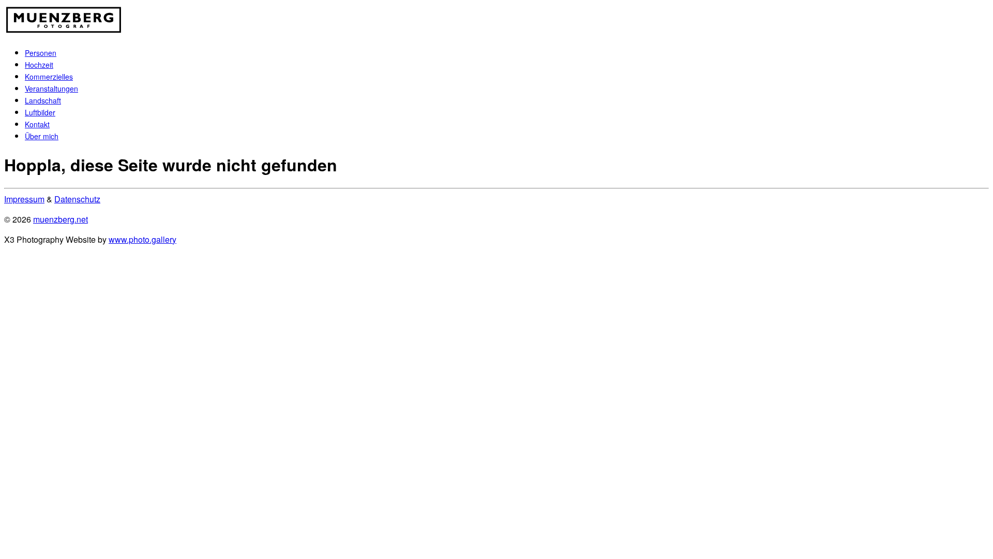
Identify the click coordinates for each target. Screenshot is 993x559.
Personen (40, 53)
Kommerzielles (49, 76)
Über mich (41, 136)
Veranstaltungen (51, 88)
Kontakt (37, 124)
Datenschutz (77, 199)
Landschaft (43, 100)
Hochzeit (39, 65)
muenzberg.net (60, 219)
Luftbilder (40, 112)
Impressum (24, 199)
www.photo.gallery (142, 239)
